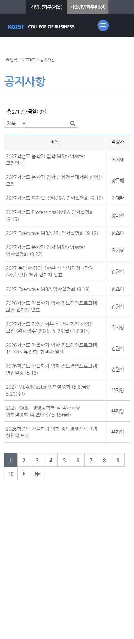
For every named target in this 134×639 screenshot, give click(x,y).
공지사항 (47, 59)
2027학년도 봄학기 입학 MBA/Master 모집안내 (45, 159)
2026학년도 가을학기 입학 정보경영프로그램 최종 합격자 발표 (51, 306)
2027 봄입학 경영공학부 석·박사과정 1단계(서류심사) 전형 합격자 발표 (49, 271)
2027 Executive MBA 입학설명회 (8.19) (48, 289)
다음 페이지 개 (24, 473)
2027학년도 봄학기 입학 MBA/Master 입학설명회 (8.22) (45, 250)
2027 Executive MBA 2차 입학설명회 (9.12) (52, 233)
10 (10, 474)
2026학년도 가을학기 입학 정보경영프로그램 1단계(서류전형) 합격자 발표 (51, 348)
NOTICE (29, 59)
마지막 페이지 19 (37, 473)
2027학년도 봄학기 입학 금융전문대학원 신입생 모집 (54, 180)
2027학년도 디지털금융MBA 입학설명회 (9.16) (54, 198)
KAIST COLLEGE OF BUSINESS (42, 27)
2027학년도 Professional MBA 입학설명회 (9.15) (50, 215)
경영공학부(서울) (46, 7)
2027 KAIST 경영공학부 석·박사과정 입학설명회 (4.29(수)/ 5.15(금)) (43, 411)
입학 (13, 59)
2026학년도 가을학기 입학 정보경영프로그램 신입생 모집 (51, 432)
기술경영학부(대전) (87, 7)
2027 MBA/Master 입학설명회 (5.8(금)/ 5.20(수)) (48, 390)
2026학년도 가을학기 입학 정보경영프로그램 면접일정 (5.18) (51, 369)
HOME (7, 59)
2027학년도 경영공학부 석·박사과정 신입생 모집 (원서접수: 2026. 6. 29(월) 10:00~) (50, 327)
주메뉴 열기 (103, 25)
